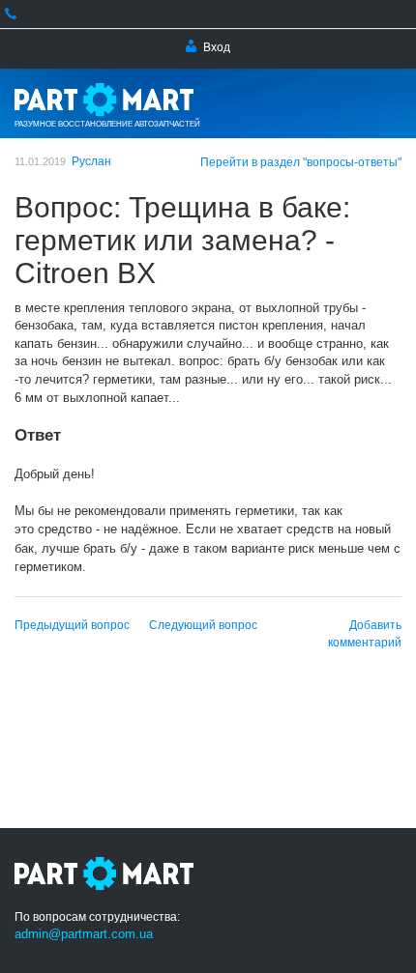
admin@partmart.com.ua (84, 934)
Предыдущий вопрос (72, 625)
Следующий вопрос (203, 625)
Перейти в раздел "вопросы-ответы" (300, 162)
